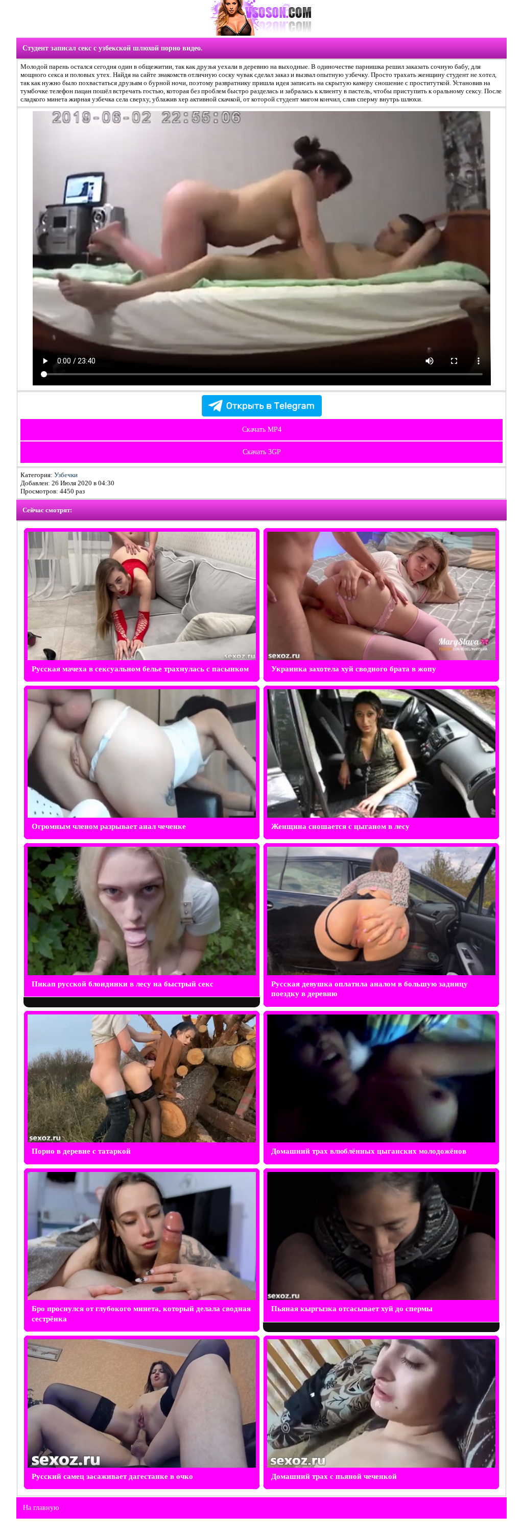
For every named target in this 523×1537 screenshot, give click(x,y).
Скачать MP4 (261, 429)
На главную (41, 1508)
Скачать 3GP (262, 452)
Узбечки (66, 475)
